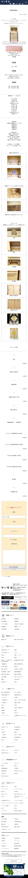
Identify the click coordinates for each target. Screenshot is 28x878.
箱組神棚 (16, 621)
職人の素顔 (16, 843)
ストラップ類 (4, 763)
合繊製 (2, 710)
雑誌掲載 (16, 848)
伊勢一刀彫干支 (4, 776)
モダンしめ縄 (17, 692)
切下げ (15, 712)
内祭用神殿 (3, 629)
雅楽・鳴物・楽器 (4, 674)
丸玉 (15, 805)
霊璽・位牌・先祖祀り (18, 639)
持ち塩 (15, 739)
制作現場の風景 (17, 846)
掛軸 (2, 679)
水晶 (15, 786)
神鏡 (15, 650)
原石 (15, 808)
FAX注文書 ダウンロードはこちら (20, 597)
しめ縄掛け (3, 702)
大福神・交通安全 (17, 707)
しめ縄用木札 (4, 700)
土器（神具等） (4, 652)
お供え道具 (16, 679)
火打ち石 (16, 750)
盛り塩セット (4, 727)
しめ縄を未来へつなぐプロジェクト (20, 716)
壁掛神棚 (3, 626)
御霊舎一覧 (3, 639)
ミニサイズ (3, 697)
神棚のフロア (10, 615)
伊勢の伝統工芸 (4, 826)
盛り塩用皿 (16, 729)
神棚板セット (17, 626)
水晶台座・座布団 (17, 810)
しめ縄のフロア (10, 689)
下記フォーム (9, 145)
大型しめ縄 (3, 819)
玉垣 (2, 657)
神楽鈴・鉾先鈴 (17, 674)
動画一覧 (3, 824)
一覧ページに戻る (23, 14)
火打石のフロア (10, 746)
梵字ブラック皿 (17, 734)
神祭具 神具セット (5, 650)
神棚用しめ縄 (17, 702)
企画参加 (16, 824)
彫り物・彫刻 (4, 666)
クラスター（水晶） (18, 800)
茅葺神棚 (3, 618)
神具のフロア (10, 646)
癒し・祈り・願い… (18, 676)
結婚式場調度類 (17, 671)
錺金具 (15, 666)
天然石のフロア (10, 783)
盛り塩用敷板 (17, 737)
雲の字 (2, 655)
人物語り (16, 819)
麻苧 (15, 710)
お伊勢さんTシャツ (18, 771)
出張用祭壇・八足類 (5, 671)
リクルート (16, 840)
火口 (15, 752)
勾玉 (2, 796)
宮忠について (5, 835)
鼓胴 (2, 707)
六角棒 (2, 712)
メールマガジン (4, 848)
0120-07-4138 (16, 584)
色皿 (15, 732)
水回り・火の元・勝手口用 (19, 700)
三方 (15, 652)
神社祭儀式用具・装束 (18, 660)
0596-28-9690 (7, 598)
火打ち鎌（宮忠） (4, 752)
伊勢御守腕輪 (4, 768)
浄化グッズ (3, 794)
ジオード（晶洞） (4, 805)
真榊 (15, 657)
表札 (2, 765)
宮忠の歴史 (3, 821)
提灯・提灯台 (4, 669)
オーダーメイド (4, 715)
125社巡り (3, 846)
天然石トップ (4, 786)
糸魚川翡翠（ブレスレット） (19, 797)
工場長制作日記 (17, 821)
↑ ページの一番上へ (6, 576)
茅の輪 (15, 697)
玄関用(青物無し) (4, 695)
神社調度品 (3, 664)
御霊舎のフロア (10, 636)
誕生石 (2, 791)
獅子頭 (15, 773)
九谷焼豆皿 (3, 737)
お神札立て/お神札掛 (18, 624)
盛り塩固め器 (17, 727)
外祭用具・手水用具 (18, 669)
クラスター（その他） (18, 803)
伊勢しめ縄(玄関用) (5, 692)
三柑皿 (2, 732)
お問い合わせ (14, 861)
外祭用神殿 (16, 629)
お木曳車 (16, 768)
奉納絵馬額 (3, 771)
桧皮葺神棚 (3, 621)
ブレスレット (4, 789)
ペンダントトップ (17, 789)
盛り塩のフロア (10, 723)
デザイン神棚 (4, 624)
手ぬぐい (16, 763)
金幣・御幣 (3, 676)
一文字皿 (3, 734)
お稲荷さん (3, 682)
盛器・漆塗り (17, 826)
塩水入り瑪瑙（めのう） (19, 794)
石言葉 (15, 791)
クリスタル (3, 810)
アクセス (3, 843)
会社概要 (3, 838)
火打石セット (4, 750)
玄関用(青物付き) (17, 695)
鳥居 (15, 682)
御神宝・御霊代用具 (18, 664)
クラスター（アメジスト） (6, 803)
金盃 (15, 765)
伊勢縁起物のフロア (11, 759)
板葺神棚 (16, 618)
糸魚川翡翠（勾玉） (5, 800)
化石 (2, 808)
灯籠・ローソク (17, 655)
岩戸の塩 (3, 773)
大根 (15, 705)
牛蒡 (2, 705)
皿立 (2, 739)
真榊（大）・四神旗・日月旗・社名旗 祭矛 (6, 661)
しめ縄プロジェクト (5, 829)
